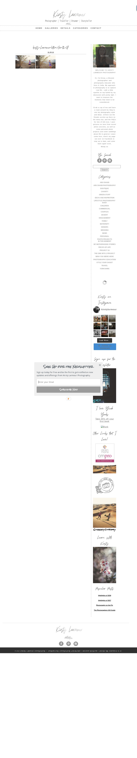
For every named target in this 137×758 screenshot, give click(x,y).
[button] (68, 367)
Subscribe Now (69, 389)
